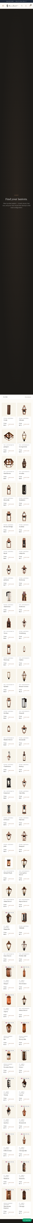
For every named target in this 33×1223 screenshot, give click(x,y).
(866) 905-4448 (9, 1)
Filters (5, 397)
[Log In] (26, 6)
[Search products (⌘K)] (22, 6)
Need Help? (28, 1220)
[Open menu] (3, 6)
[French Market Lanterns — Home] (12, 5)
